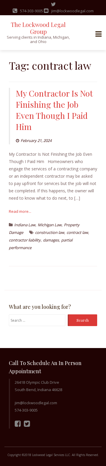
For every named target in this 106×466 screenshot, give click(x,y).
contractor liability (25, 240)
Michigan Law (50, 224)
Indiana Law (24, 224)
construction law (49, 232)
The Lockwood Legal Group (38, 27)
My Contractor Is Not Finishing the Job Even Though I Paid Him (54, 110)
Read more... (20, 211)
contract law (77, 232)
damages (51, 240)
